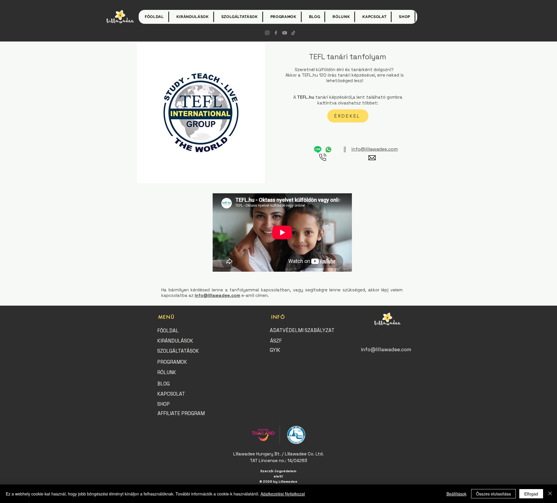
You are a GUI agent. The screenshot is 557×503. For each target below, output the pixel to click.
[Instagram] (267, 33)
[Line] (317, 149)
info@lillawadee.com (217, 295)
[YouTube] (284, 33)
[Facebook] (276, 33)
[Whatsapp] (328, 149)
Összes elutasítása (493, 494)
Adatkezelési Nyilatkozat (283, 494)
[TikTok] (293, 33)
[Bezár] (550, 493)
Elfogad (531, 494)
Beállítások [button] (456, 494)
